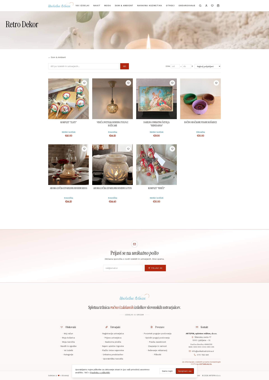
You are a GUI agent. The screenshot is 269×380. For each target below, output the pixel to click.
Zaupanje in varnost (157, 346)
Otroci (170, 5)
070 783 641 (203, 355)
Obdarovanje (187, 5)
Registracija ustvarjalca (112, 333)
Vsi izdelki (82, 5)
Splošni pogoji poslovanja (157, 338)
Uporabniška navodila (112, 359)
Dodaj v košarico (68, 83)
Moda (107, 5)
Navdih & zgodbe (67, 346)
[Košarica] (218, 5)
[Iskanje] (200, 5)
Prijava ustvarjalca (112, 338)
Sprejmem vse (185, 371)
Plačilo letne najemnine (112, 350)
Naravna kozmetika (149, 5)
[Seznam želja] (212, 5)
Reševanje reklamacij (156, 350)
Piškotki (157, 354)
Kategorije (67, 354)
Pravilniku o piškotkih (100, 372)
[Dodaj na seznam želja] (84, 83)
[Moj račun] (206, 5)
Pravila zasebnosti (157, 342)
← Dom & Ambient (57, 57)
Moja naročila (68, 342)
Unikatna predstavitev (112, 354)
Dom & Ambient (124, 5)
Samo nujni (167, 371)
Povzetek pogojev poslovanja (156, 333)
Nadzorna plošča (112, 342)
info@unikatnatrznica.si (203, 351)
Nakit (96, 5)
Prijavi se (157, 268)
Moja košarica (68, 338)
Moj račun (67, 333)
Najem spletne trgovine (112, 346)
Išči (124, 66)
